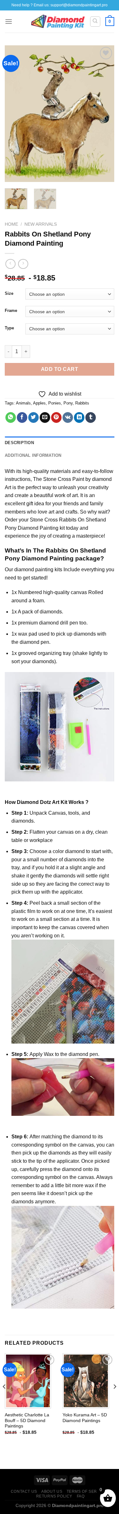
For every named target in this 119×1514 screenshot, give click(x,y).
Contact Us (24, 1491)
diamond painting (33, 569)
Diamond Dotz (34, 802)
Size (9, 293)
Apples (39, 403)
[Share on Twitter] (33, 417)
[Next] (104, 113)
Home (11, 224)
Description (19, 442)
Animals (23, 403)
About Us (51, 1491)
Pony (68, 403)
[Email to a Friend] (45, 417)
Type (9, 328)
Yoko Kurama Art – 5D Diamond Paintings (85, 1418)
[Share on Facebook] (22, 417)
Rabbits (82, 403)
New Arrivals (40, 224)
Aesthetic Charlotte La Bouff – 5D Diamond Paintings (27, 1420)
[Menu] (8, 21)
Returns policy (54, 1496)
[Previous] (15, 113)
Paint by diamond (92, 479)
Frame (11, 310)
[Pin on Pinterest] (56, 417)
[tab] (59, 443)
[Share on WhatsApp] (10, 417)
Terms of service (87, 1491)
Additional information (33, 455)
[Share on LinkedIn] (79, 417)
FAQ (81, 1496)
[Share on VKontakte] (68, 417)
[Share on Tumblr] (90, 417)
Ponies (54, 403)
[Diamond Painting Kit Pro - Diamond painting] (58, 22)
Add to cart (59, 369)
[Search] (95, 21)
